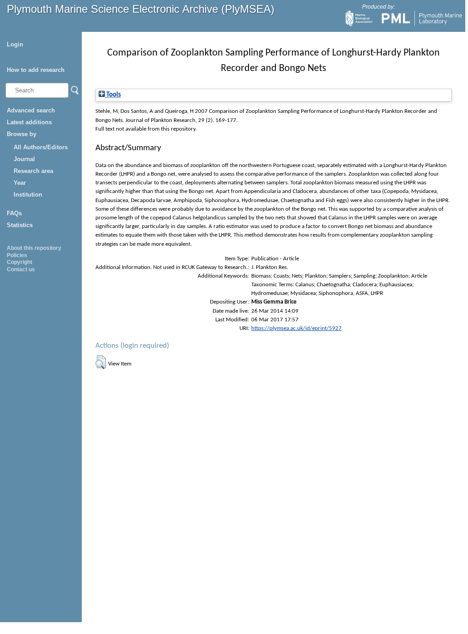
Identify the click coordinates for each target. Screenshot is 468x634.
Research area (33, 170)
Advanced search (31, 110)
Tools (113, 94)
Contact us (21, 269)
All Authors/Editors (41, 147)
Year (20, 182)
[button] (100, 362)
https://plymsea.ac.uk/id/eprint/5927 (296, 328)
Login (15, 44)
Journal (24, 159)
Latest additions (29, 122)
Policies (17, 255)
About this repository (34, 248)
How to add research (36, 69)
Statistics (20, 225)
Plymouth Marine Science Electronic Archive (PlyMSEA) (140, 9)
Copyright (19, 262)
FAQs (14, 213)
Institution (28, 194)
